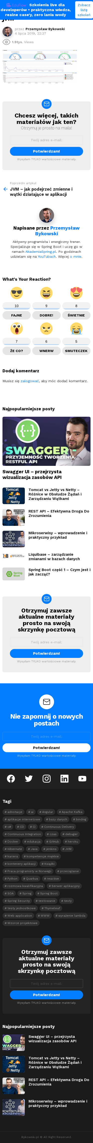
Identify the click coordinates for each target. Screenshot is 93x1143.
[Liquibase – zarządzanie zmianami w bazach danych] (13, 556)
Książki (49, 864)
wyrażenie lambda (71, 915)
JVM (68, 849)
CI (34, 826)
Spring (26, 893)
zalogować (30, 381)
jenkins (51, 849)
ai (32, 812)
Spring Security (18, 901)
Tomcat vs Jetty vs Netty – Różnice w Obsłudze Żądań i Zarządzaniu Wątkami (55, 494)
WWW (45, 915)
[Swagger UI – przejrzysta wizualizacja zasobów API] (46, 441)
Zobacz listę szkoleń (84, 10)
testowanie (46, 901)
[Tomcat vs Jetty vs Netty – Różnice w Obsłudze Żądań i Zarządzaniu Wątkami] (13, 496)
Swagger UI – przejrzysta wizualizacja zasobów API (32, 474)
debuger (71, 834)
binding (81, 819)
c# (9, 826)
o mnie (75, 256)
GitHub (54, 841)
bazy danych (58, 819)
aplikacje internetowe (23, 819)
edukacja (33, 841)
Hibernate (14, 849)
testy (68, 901)
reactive (53, 878)
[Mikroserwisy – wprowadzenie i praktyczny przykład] (13, 539)
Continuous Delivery (59, 826)
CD (22, 826)
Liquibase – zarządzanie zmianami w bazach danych (54, 556)
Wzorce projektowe (22, 923)
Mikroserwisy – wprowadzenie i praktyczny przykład (58, 535)
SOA (10, 893)
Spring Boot (49, 893)
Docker (12, 841)
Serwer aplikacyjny (66, 886)
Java (34, 849)
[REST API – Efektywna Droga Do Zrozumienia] (13, 517)
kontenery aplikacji (21, 864)
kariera (12, 856)
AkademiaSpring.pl (40, 252)
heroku (73, 841)
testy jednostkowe (21, 908)
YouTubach (47, 256)
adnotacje (14, 812)
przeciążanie (69, 871)
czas (53, 834)
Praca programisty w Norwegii (29, 871)
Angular (47, 812)
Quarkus (32, 878)
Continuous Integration (24, 834)
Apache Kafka (72, 812)
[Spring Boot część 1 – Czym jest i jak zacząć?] (13, 574)
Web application (19, 915)
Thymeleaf (52, 908)
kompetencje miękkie (43, 856)
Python (12, 878)
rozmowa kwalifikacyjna (25, 886)
